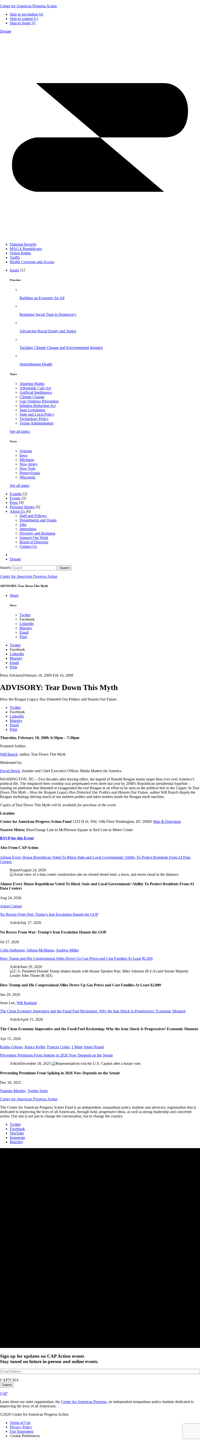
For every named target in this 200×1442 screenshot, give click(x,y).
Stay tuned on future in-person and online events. (49, 1359)
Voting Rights (20, 253)
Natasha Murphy (13, 1091)
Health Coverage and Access (32, 262)
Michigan (27, 460)
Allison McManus (40, 950)
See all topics (20, 431)
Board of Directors (34, 542)
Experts (15, 494)
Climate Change (32, 397)
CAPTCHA (9, 1380)
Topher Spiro (38, 1091)
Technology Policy (34, 419)
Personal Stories (22, 507)
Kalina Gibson (11, 1047)
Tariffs (15, 257)
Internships (28, 529)
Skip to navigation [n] (26, 14)
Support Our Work (34, 538)
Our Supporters (21, 1431)
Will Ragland (27, 1003)
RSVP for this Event (17, 838)
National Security (23, 244)
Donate (5, 31)
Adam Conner (11, 906)
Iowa (23, 455)
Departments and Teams (38, 520)
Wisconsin (27, 477)
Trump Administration (36, 423)
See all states (19, 485)
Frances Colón (58, 1047)
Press (14, 502)
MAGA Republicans (26, 249)
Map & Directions (167, 821)
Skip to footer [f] (22, 23)
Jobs (23, 524)
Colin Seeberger (12, 950)
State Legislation (32, 410)
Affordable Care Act (35, 388)
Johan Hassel (94, 1047)
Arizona (26, 451)
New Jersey (29, 464)
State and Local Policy (37, 414)
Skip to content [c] (24, 19)
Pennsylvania (30, 473)
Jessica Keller (34, 1047)
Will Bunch (9, 754)
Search (5, 568)
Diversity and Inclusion (37, 533)
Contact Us (28, 546)
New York (27, 468)
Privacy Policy (21, 1427)
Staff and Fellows (33, 516)
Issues (14, 270)
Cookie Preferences (25, 1436)
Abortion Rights (32, 384)
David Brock (10, 771)
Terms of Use (20, 1423)
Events (15, 498)
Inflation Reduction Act (38, 406)
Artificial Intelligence (36, 392)
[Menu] (100, 236)
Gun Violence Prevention (39, 401)
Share (14, 595)
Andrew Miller (67, 950)
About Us (17, 511)
